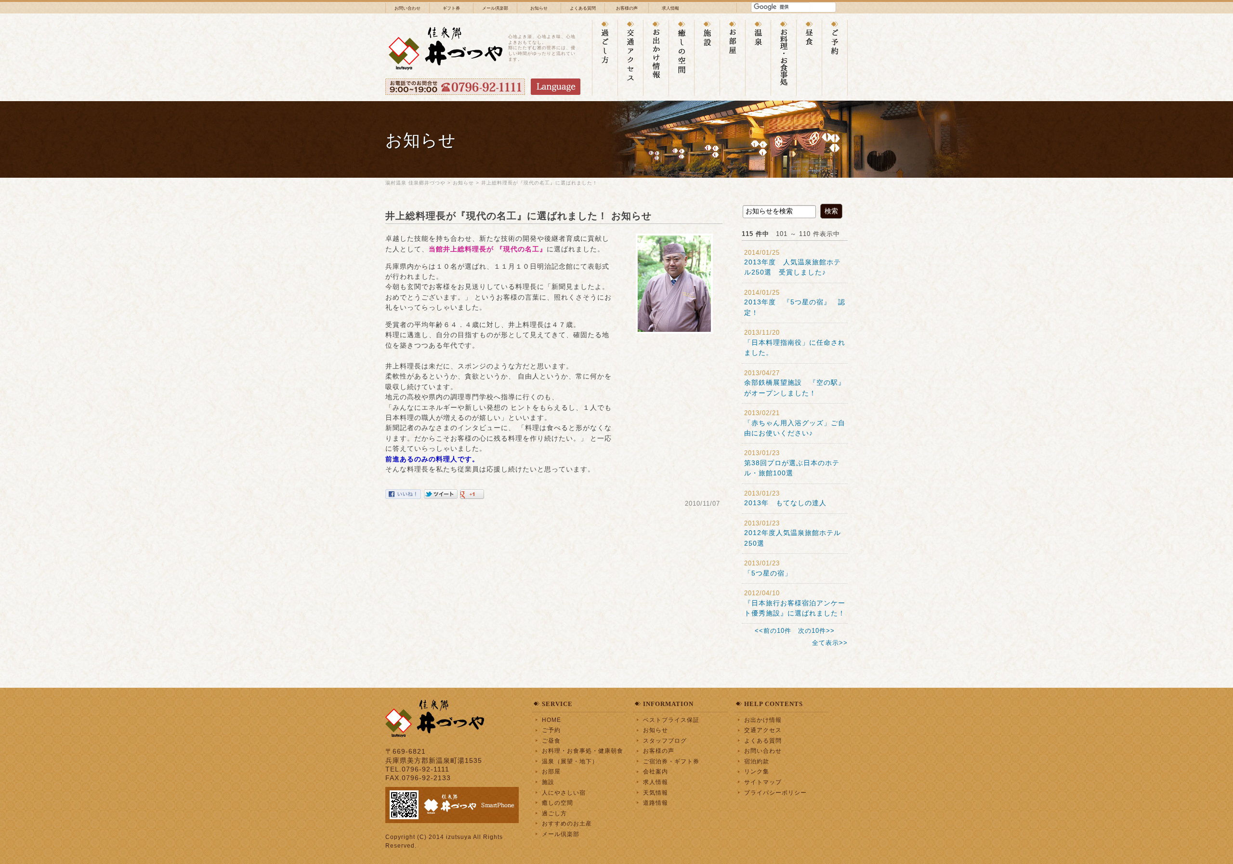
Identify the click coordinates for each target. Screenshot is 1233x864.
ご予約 (551, 730)
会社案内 (655, 771)
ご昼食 (551, 740)
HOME (551, 720)
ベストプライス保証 (671, 720)
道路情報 (655, 802)
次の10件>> (816, 630)
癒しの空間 (557, 802)
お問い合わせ (407, 8)
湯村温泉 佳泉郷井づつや (415, 182)
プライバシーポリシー (775, 792)
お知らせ (539, 8)
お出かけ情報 (763, 720)
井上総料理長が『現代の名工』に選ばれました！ (539, 182)
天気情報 (655, 792)
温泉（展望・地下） (570, 761)
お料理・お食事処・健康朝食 (582, 750)
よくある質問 (583, 8)
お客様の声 (627, 8)
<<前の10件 (773, 630)
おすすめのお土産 (567, 823)
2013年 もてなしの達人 (785, 503)
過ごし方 (554, 813)
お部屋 (551, 771)
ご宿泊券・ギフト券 (671, 761)
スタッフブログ (665, 740)
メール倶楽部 (495, 8)
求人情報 (670, 8)
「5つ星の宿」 (768, 573)
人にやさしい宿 (564, 792)
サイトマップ (763, 782)
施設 (548, 782)
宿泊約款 (756, 761)
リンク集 (756, 771)
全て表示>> (830, 642)
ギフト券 (451, 8)
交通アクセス (763, 730)
